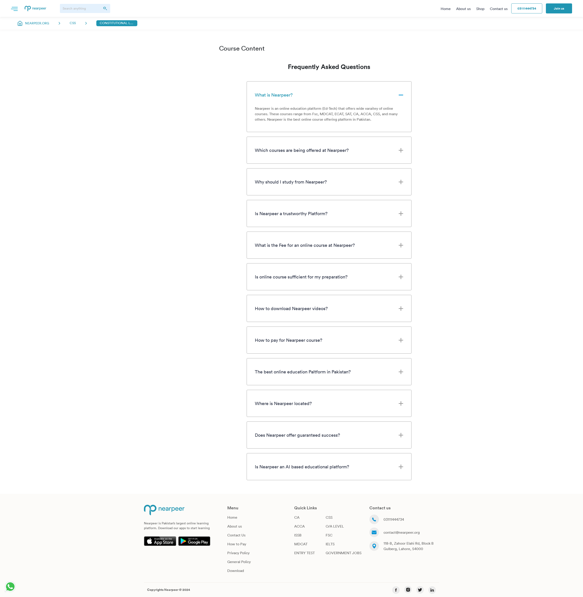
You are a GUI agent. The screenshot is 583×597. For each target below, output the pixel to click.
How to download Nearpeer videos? (291, 308)
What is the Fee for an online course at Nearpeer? (305, 245)
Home (232, 517)
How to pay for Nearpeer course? (288, 340)
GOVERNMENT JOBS (343, 553)
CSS (73, 23)
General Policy (239, 561)
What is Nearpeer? (274, 95)
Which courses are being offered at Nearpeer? (302, 150)
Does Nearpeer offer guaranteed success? (297, 435)
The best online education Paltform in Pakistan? (303, 372)
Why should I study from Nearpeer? (291, 182)
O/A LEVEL (335, 526)
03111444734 (526, 8)
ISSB (298, 535)
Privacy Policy (238, 553)
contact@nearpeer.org (402, 532)
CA (296, 517)
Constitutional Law (117, 23)
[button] (14, 8)
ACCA (299, 526)
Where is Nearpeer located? (283, 403)
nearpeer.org (37, 23)
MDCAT (300, 544)
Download (235, 570)
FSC (329, 535)
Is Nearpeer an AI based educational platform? (302, 466)
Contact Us (236, 535)
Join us (559, 8)
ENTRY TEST (304, 553)
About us (234, 526)
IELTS (330, 544)
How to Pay (236, 544)
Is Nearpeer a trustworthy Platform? (291, 213)
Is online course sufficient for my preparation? (301, 277)
